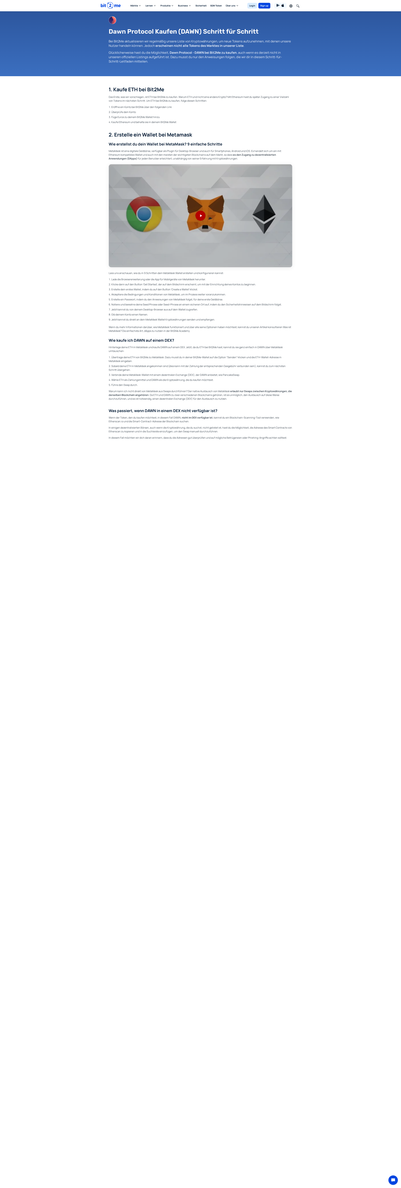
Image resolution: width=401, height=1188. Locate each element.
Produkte (165, 5)
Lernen (149, 5)
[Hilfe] (393, 1180)
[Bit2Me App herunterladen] (280, 5)
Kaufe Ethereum (120, 122)
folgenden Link (163, 107)
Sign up (264, 5)
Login (252, 5)
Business (183, 5)
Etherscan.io (116, 421)
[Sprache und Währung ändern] (290, 5)
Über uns (230, 5)
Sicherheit (201, 5)
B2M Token (216, 5)
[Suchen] (297, 5)
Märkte (134, 5)
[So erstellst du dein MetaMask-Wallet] (200, 215)
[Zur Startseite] (111, 5)
